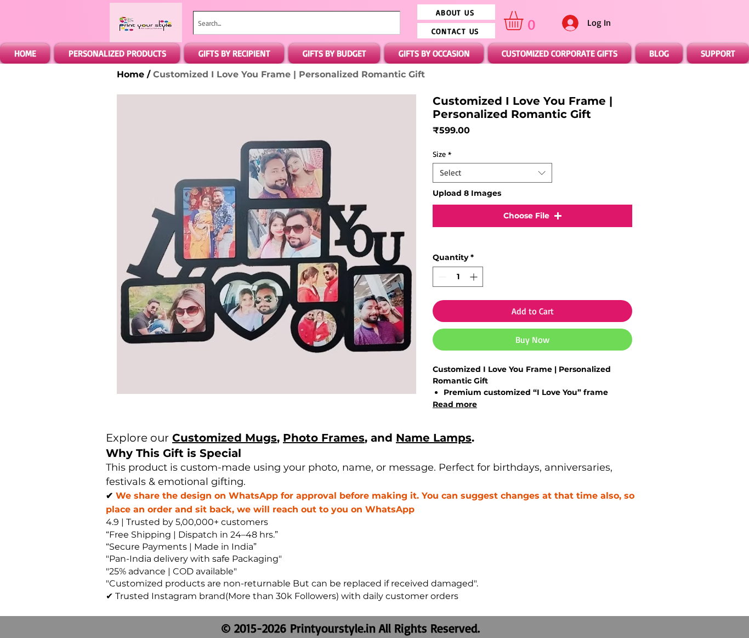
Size (442, 154)
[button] (525, 20)
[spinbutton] (458, 276)
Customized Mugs (224, 437)
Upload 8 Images (467, 193)
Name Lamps (434, 437)
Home (130, 74)
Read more (455, 404)
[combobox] (296, 23)
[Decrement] (441, 276)
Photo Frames (324, 437)
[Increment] (474, 276)
